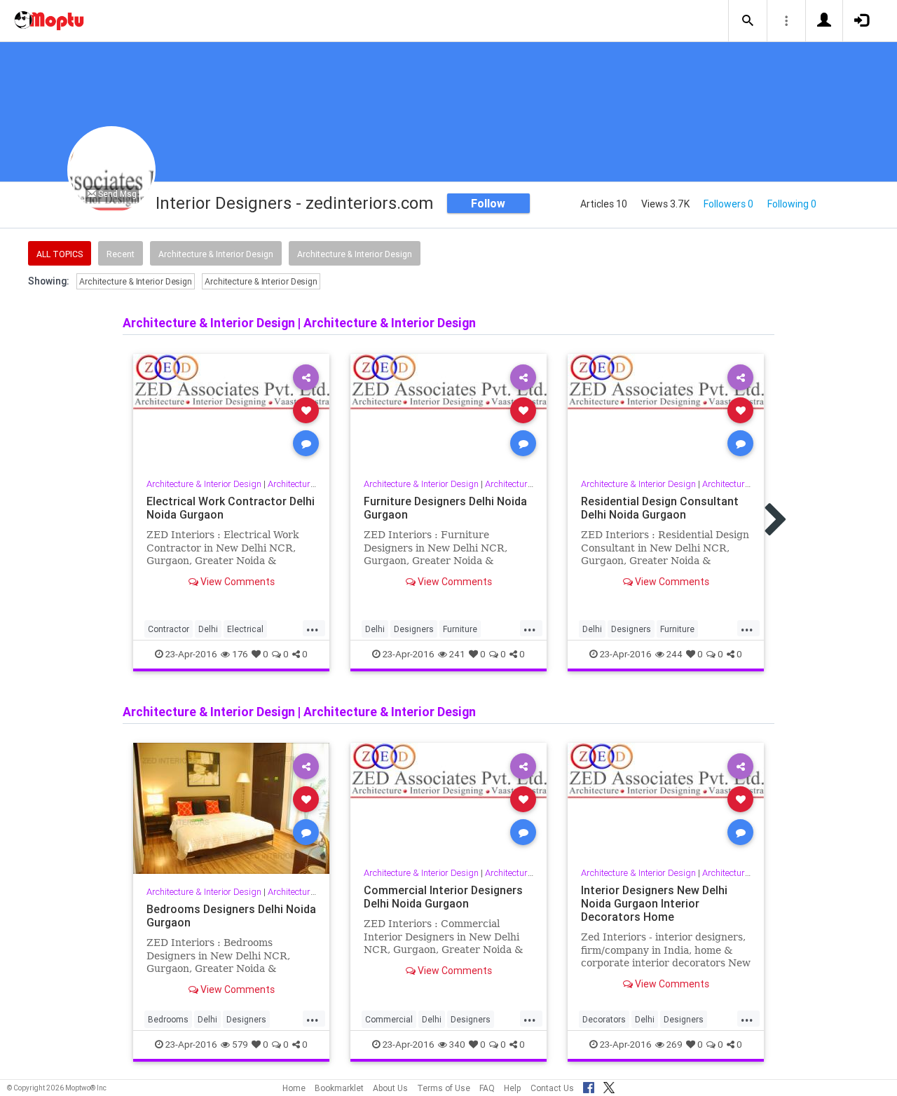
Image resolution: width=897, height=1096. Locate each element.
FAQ (487, 1088)
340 (457, 1044)
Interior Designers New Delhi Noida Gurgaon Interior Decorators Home (654, 903)
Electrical (245, 629)
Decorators (604, 1019)
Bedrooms (168, 1019)
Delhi (208, 629)
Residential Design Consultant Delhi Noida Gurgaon (660, 507)
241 (457, 654)
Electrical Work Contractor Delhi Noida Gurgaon (230, 507)
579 (240, 1044)
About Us (390, 1088)
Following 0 (791, 204)
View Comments (236, 581)
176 (240, 654)
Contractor (168, 629)
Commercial (389, 1019)
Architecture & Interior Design (215, 254)
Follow (488, 203)
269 (674, 1044)
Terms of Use (443, 1088)
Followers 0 (728, 204)
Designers (414, 629)
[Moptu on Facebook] (588, 1085)
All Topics (59, 254)
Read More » (231, 409)
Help (512, 1088)
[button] (747, 21)
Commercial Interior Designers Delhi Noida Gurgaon (443, 896)
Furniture (460, 629)
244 (674, 654)
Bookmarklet (339, 1088)
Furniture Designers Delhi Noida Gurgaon (445, 507)
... (312, 628)
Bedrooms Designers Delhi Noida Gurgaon (231, 915)
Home (294, 1088)
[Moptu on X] (609, 1085)
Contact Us (552, 1088)
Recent (121, 254)
